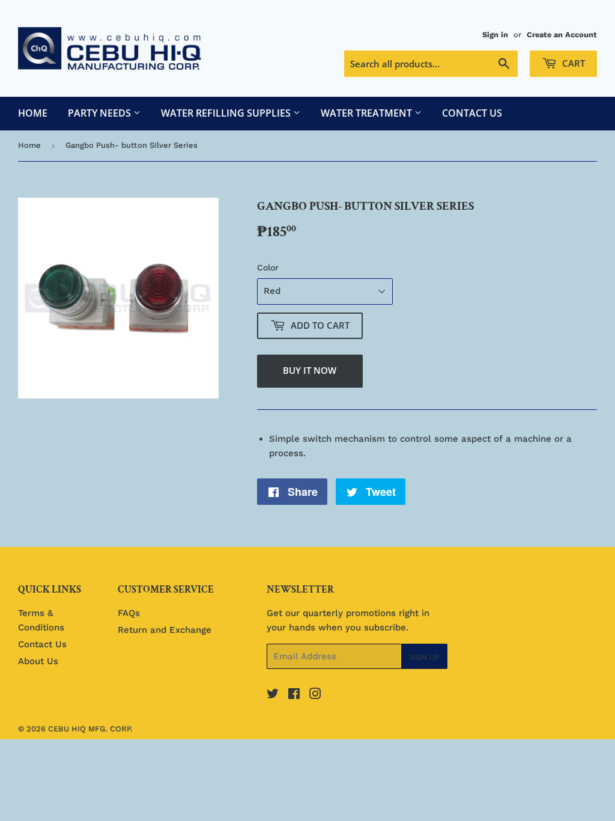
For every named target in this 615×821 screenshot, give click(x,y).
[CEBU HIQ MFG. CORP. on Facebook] (294, 695)
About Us (38, 661)
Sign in (495, 34)
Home (32, 113)
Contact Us (472, 113)
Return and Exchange (164, 629)
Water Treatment (367, 113)
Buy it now (309, 370)
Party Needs (100, 113)
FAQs (129, 613)
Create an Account (562, 34)
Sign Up (424, 657)
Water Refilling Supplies (227, 113)
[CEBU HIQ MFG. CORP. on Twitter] (273, 695)
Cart (572, 63)
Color (268, 267)
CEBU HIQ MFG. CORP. (90, 728)
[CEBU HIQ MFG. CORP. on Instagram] (315, 695)
